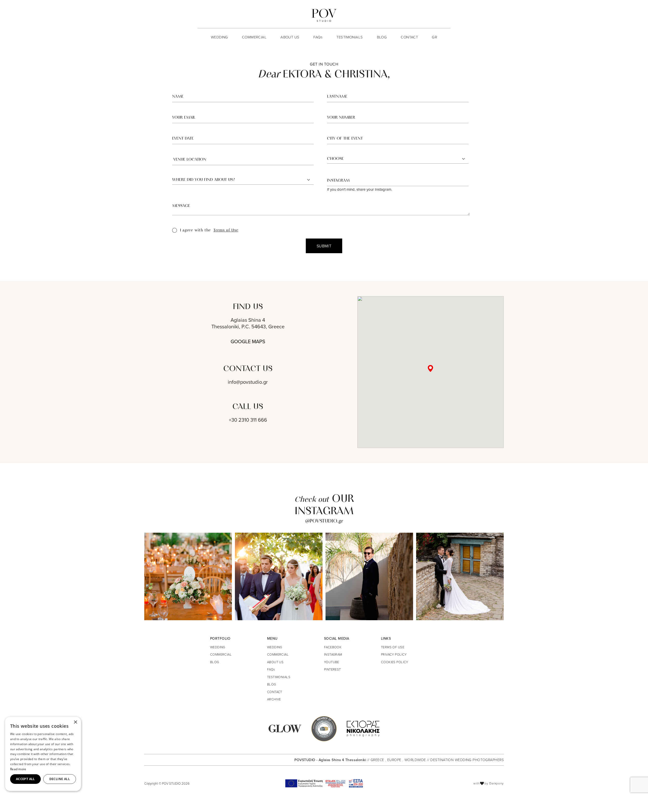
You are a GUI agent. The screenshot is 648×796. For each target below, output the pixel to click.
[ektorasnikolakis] (363, 728)
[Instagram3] (369, 576)
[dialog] (43, 754)
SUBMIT (324, 246)
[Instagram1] (188, 576)
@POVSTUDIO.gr (324, 521)
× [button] (75, 722)
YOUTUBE (331, 662)
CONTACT (409, 37)
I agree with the (209, 230)
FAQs (318, 37)
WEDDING (219, 37)
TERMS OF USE (392, 647)
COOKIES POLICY (394, 662)
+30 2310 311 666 (248, 420)
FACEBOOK (332, 647)
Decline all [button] (59, 779)
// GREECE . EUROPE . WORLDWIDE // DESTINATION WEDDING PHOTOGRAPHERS (435, 759)
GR (434, 37)
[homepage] (324, 15)
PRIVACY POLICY (394, 654)
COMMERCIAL (254, 37)
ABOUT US (289, 37)
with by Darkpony (488, 783)
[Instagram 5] (460, 576)
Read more (18, 769)
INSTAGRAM (333, 654)
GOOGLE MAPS (248, 341)
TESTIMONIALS (349, 37)
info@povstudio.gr (248, 382)
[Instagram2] (278, 576)
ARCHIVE (274, 699)
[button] (430, 368)
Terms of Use (225, 230)
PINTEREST (332, 669)
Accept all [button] (25, 779)
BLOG (382, 37)
